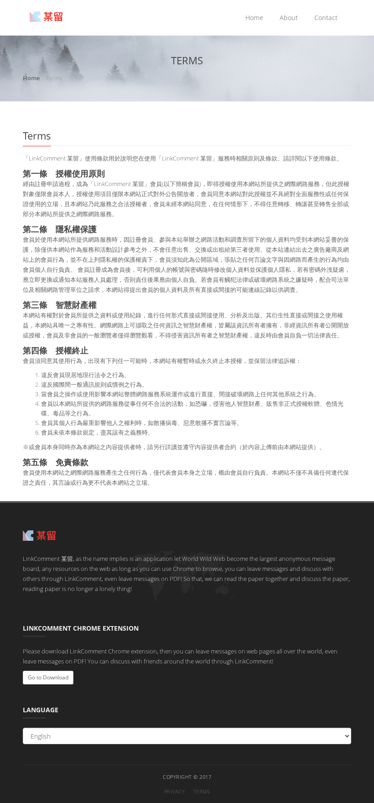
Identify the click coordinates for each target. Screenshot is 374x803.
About (289, 17)
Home (254, 17)
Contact (326, 17)
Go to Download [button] (48, 677)
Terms (201, 791)
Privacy (174, 791)
